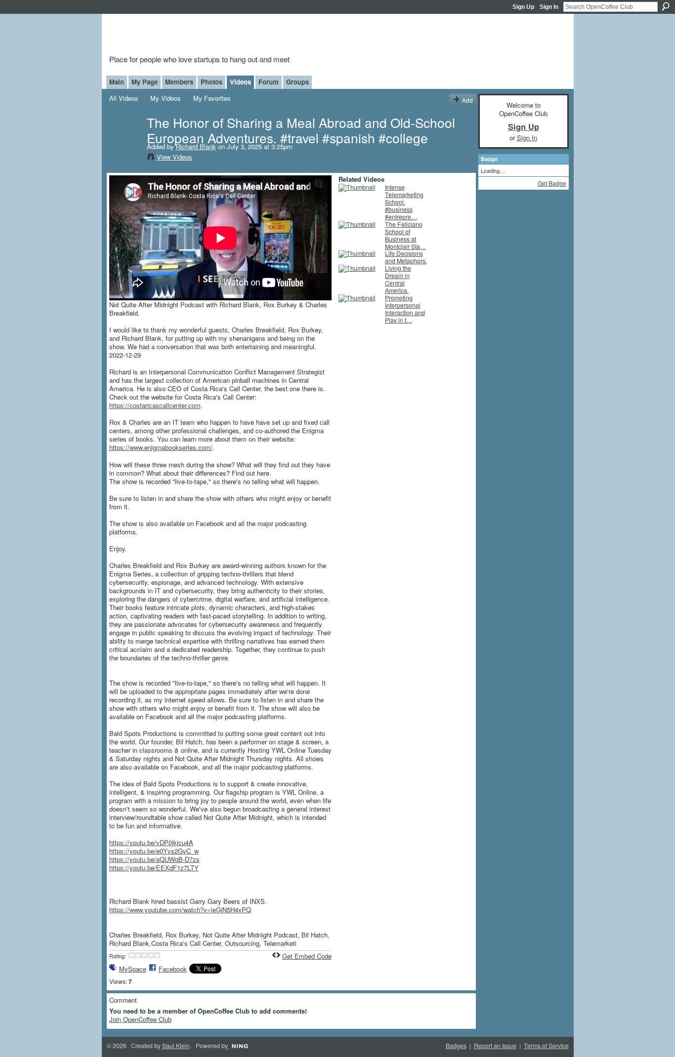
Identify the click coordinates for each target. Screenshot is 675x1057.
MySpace (132, 969)
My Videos (165, 98)
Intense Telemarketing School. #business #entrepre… (404, 202)
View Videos (174, 157)
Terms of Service (546, 1045)
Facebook (173, 969)
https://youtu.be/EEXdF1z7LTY (154, 867)
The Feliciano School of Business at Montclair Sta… (405, 235)
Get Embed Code (307, 956)
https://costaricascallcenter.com (155, 405)
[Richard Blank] (127, 142)
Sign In (549, 6)
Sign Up (523, 6)
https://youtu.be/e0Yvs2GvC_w (154, 850)
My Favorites (212, 98)
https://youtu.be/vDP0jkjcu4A (151, 842)
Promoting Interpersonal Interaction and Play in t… (405, 309)
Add (467, 100)
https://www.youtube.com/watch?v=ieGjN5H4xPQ (180, 909)
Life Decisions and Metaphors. (406, 257)
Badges (456, 1045)
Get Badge (552, 183)
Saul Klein (176, 1045)
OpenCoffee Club (269, 35)
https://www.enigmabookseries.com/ (160, 447)
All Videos (123, 98)
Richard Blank (196, 146)
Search (666, 6)
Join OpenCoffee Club (140, 1019)
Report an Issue (495, 1045)
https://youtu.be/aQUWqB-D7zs (154, 859)
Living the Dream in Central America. (398, 279)
